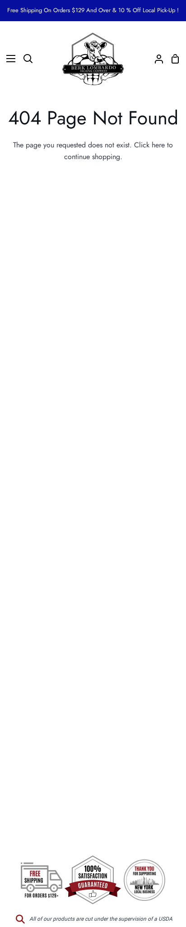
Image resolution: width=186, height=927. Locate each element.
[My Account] (155, 58)
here (158, 145)
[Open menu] (8, 59)
